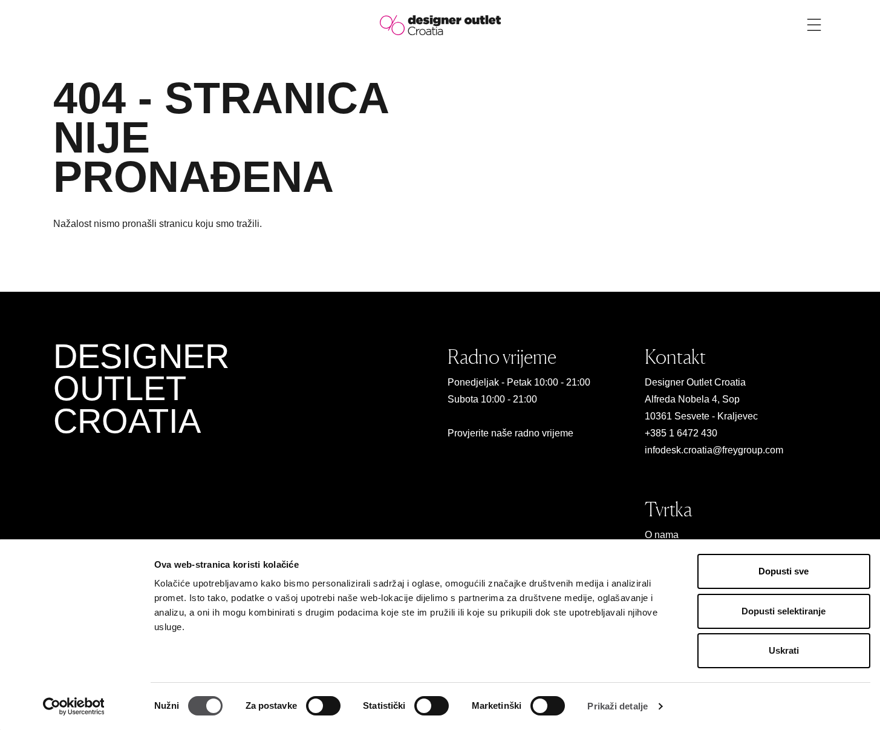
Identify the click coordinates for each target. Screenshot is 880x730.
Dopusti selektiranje (783, 611)
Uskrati (784, 650)
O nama (662, 535)
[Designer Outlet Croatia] (440, 24)
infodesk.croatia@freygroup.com (714, 450)
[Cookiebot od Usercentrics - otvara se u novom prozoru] (73, 706)
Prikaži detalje (617, 706)
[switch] (323, 705)
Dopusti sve (783, 571)
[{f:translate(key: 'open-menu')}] (814, 25)
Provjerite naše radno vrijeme (510, 433)
